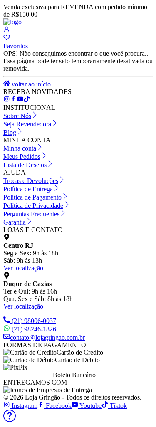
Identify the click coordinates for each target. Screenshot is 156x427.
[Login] (6, 30)
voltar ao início (30, 84)
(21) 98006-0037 (34, 320)
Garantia (14, 222)
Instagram (23, 405)
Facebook (58, 405)
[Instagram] (6, 100)
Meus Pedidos (21, 156)
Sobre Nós (17, 115)
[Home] (12, 21)
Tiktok (117, 405)
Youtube (90, 405)
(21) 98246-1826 (34, 329)
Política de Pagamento (32, 197)
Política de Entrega (28, 189)
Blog (9, 132)
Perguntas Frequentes (31, 213)
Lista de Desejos (25, 164)
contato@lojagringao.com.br (47, 337)
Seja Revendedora (27, 124)
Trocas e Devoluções (30, 180)
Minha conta (19, 148)
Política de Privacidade (33, 205)
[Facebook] (13, 100)
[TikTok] (20, 100)
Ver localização (23, 268)
